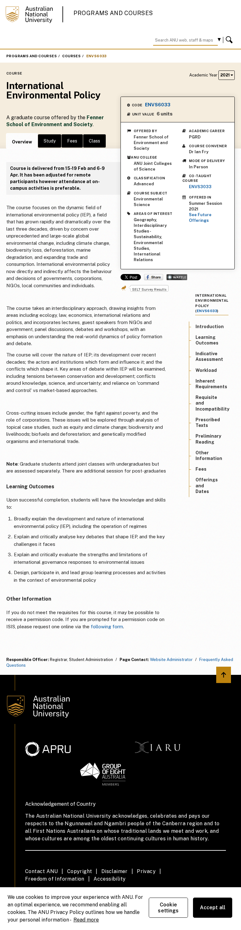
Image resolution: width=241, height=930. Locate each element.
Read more (86, 920)
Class (94, 140)
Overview (22, 141)
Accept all (213, 907)
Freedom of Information (54, 879)
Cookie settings (168, 908)
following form (107, 626)
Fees (72, 140)
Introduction (209, 326)
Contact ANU (41, 871)
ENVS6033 (96, 56)
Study (50, 140)
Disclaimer (114, 871)
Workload (206, 370)
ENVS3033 (200, 186)
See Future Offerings (200, 217)
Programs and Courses (113, 13)
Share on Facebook (153, 277)
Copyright (79, 871)
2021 (225, 75)
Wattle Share (176, 277)
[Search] (230, 40)
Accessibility (110, 879)
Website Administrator (171, 659)
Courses (71, 56)
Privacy (146, 871)
